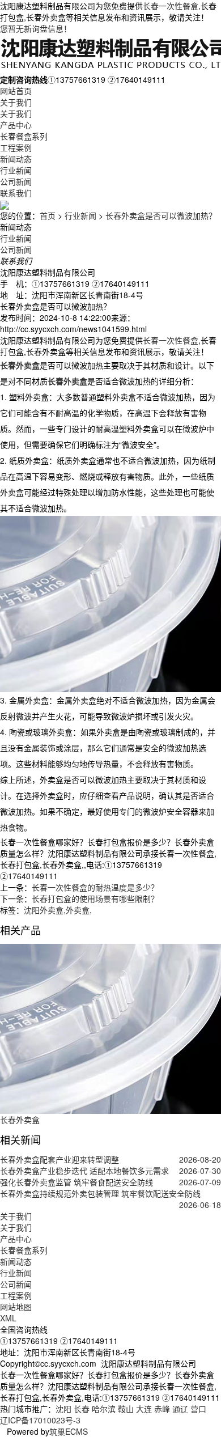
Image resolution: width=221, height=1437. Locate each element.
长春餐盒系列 (24, 136)
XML (8, 1318)
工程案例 (16, 147)
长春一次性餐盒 (170, 5)
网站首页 (16, 90)
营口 (198, 1408)
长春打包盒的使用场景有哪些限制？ (95, 898)
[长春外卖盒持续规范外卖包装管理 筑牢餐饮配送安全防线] (110, 1204)
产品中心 (16, 124)
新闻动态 (16, 158)
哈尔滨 (104, 1408)
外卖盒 (78, 909)
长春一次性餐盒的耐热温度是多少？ (95, 887)
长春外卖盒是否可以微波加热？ (160, 215)
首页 (48, 215)
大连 (144, 1408)
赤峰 (162, 1408)
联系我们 (16, 192)
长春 (82, 1408)
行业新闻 (16, 170)
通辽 (180, 1408)
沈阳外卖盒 (43, 909)
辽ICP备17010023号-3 (40, 1420)
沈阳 (63, 1408)
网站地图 (16, 1306)
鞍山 (126, 1408)
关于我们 (16, 102)
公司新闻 (16, 181)
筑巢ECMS (68, 1431)
